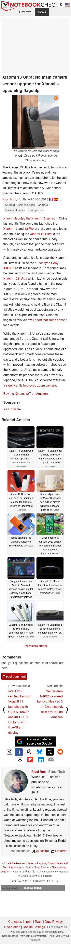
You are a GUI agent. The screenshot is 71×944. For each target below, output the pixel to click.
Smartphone (35, 210)
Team (38, 921)
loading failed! (10, 888)
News (42, 12)
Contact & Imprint (20, 921)
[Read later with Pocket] (20, 759)
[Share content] (9, 752)
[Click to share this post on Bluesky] (39, 752)
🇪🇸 (56, 199)
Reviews (25, 12)
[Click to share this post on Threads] (29, 752)
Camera (43, 205)
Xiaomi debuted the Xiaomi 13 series (29, 218)
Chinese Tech (26, 205)
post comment (15, 676)
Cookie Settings (34, 927)
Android (10, 205)
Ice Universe (12, 409)
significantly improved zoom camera (31, 385)
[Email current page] (51, 759)
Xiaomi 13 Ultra (41, 233)
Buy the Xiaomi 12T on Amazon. (26, 393)
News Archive (41, 867)
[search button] (56, 4)
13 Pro (29, 228)
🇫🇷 (51, 199)
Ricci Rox (9, 199)
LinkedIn (60, 850)
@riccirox (43, 850)
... (66, 12)
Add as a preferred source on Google (39, 741)
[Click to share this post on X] (50, 751)
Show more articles (35, 646)
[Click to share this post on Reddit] (60, 751)
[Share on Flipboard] (30, 759)
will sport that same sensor (47, 320)
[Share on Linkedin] (40, 759)
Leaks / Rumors (15, 210)
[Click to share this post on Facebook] (18, 752)
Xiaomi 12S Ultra (15, 278)
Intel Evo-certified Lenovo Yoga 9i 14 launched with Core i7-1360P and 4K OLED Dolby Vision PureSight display (19, 712)
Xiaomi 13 (10, 228)
